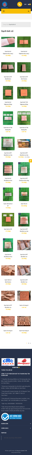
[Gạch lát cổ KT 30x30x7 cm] (24, 270)
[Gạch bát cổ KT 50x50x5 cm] (8, 296)
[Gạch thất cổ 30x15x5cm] (8, 270)
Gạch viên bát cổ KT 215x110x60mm (8, 206)
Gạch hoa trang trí (24, 330)
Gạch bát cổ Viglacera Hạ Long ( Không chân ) (8, 53)
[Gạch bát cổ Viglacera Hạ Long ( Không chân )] (8, 42)
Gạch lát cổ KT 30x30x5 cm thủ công (8, 155)
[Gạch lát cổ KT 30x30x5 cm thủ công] (8, 143)
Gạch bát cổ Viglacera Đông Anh (8, 104)
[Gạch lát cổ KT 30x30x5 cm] (24, 245)
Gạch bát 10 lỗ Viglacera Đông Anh (24, 104)
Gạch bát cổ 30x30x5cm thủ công (8, 180)
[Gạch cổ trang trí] (24, 296)
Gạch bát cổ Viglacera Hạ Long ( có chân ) (24, 53)
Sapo (19, 452)
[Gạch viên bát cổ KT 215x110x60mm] (8, 194)
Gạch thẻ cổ (24, 203)
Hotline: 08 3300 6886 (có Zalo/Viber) (16, 388)
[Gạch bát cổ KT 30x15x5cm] (24, 67)
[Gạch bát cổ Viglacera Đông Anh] (8, 93)
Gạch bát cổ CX (8, 229)
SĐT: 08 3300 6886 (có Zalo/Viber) (18, 400)
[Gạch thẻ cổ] (24, 194)
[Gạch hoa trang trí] (24, 321)
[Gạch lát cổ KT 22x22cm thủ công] (24, 169)
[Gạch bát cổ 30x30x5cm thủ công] (8, 169)
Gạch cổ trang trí (24, 305)
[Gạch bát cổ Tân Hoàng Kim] (8, 118)
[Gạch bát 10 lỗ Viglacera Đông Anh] (24, 93)
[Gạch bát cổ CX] (8, 219)
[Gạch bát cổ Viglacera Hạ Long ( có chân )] (24, 42)
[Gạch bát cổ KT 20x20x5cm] (8, 67)
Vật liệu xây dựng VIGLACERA (12, 438)
